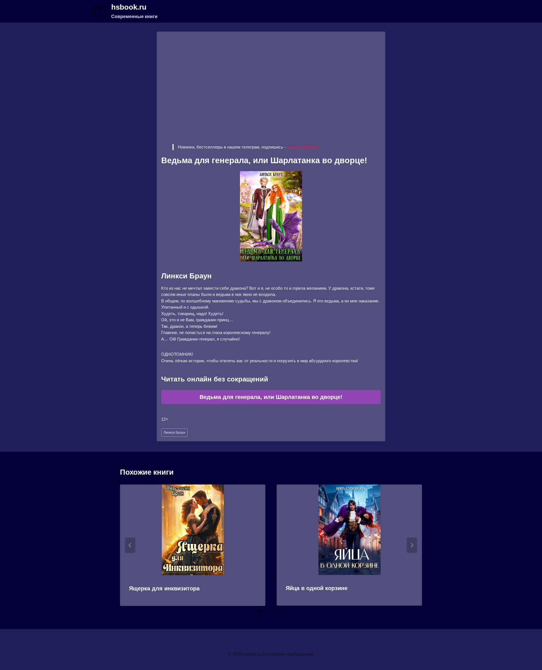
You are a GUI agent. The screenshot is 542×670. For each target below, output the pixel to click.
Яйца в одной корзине (317, 588)
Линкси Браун (174, 433)
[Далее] (412, 545)
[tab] (259, 610)
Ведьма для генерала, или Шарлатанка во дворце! (271, 397)
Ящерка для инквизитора (164, 588)
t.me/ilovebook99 (302, 147)
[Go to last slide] (130, 545)
